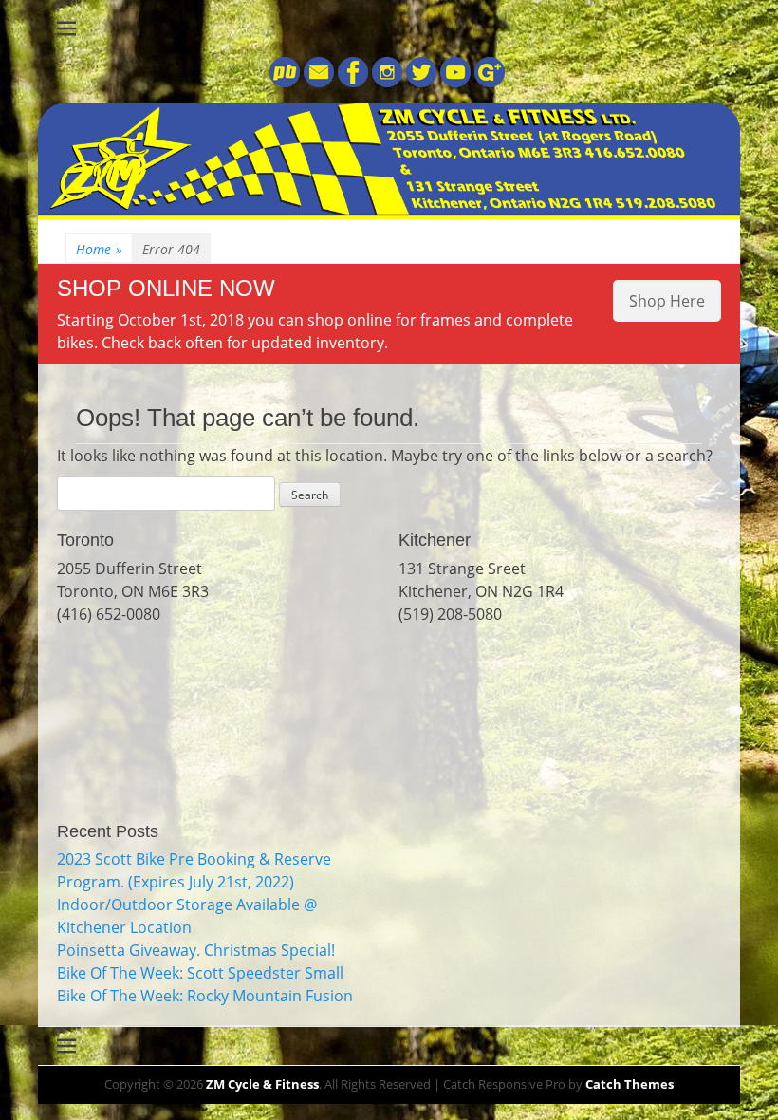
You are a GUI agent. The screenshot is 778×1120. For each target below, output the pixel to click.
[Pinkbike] (284, 81)
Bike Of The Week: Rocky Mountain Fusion (205, 995)
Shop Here (667, 300)
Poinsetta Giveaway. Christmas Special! (196, 950)
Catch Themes (629, 1083)
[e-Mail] (317, 81)
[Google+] (488, 81)
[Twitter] (419, 81)
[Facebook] (351, 81)
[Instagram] (385, 81)
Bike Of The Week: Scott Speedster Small (200, 972)
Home (99, 249)
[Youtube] (453, 81)
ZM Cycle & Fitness (262, 1083)
